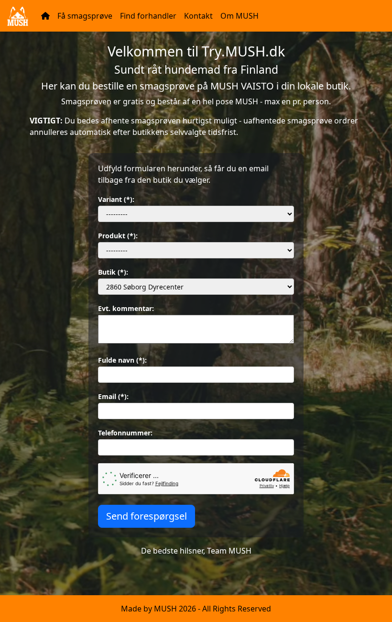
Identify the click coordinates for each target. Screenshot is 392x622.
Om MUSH (239, 16)
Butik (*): (113, 272)
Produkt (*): (118, 235)
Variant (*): (116, 199)
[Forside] (45, 15)
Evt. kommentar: (126, 308)
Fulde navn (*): (122, 360)
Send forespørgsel (146, 516)
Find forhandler (148, 16)
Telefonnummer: (125, 432)
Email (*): (113, 396)
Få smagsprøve (84, 16)
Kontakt (198, 16)
